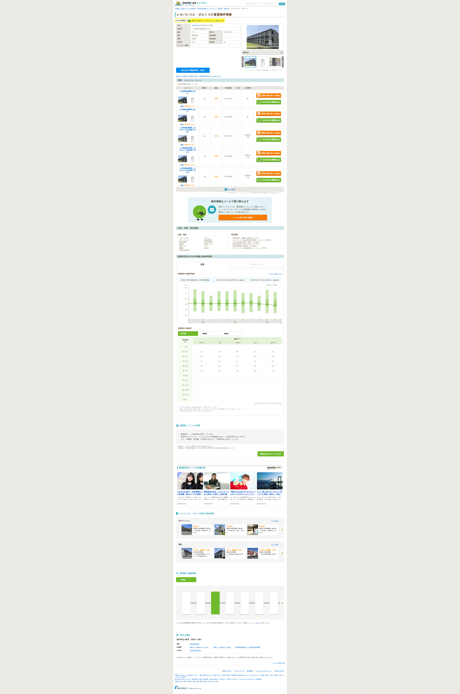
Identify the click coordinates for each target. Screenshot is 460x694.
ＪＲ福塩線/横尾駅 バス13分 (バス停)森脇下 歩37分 (187, 150)
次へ (282, 603)
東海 (197, 681)
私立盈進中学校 (195, 650)
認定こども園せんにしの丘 (199, 647)
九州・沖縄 (214, 681)
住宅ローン (223, 679)
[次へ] (282, 529)
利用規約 (250, 671)
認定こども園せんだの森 (221, 647)
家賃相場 (234, 675)
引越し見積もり (214, 679)
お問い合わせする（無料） (268, 95)
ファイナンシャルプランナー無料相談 (250, 679)
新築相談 (205, 679)
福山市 (226, 8)
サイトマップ (239, 671)
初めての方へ (227, 671)
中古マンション (255, 675)
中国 (208, 681)
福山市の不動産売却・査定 (192, 70)
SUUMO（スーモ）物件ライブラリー (191, 3)
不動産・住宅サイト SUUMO (185, 8)
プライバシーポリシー (264, 671)
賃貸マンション (207, 675)
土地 (280, 675)
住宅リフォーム (185, 679)
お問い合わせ (279, 671)
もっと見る (275, 521)
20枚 (181, 106)
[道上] (259, 603)
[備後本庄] (201, 603)
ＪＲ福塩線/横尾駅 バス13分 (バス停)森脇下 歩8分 (187, 130)
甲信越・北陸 (191, 681)
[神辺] (230, 603)
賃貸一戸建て (226, 675)
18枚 (181, 165)
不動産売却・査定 (197, 679)
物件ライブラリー (232, 679)
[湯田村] (244, 603)
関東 (185, 681)
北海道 (177, 681)
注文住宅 (177, 679)
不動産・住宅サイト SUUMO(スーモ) (186, 675)
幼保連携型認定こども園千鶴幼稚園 (247, 647)
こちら (256, 623)
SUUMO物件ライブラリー (206, 8)
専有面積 (183, 333)
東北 (181, 681)
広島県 (220, 8)
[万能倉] (274, 603)
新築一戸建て (265, 675)
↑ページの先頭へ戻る (279, 663)
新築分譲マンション (244, 675)
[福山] (186, 603)
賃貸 (217, 21)
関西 (201, 681)
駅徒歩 (226, 333)
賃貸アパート (217, 675)
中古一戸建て (274, 675)
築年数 (204, 333)
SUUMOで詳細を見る (268, 101)
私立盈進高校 (194, 644)
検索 (283, 4)
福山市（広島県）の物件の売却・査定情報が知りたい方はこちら (198, 76)
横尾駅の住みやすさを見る (271, 454)
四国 (205, 681)
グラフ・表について (275, 274)
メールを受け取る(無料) (243, 217)
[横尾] (215, 603)
